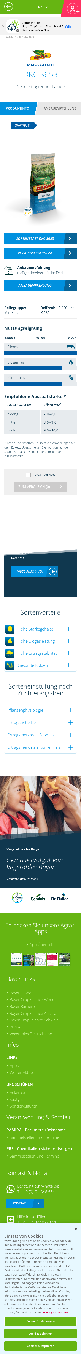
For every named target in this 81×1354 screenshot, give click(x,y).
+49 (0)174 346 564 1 (39, 1191)
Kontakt (19, 1203)
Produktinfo (17, 108)
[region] (40, 1288)
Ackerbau (18, 1092)
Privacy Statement (55, 1312)
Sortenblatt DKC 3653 (35, 238)
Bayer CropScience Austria (33, 1013)
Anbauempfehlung (60, 108)
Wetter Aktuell (22, 1072)
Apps (14, 1065)
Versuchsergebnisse (35, 253)
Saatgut (16, 1099)
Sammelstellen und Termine (34, 1137)
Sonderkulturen (24, 1106)
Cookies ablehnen (40, 1333)
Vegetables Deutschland (31, 1033)
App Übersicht (42, 944)
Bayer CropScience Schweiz (34, 1020)
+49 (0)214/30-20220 (39, 1222)
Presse (15, 1026)
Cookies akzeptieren (40, 1346)
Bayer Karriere (22, 1006)
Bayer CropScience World (32, 999)
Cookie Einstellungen (40, 1321)
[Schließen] (3, 26)
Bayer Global (21, 992)
